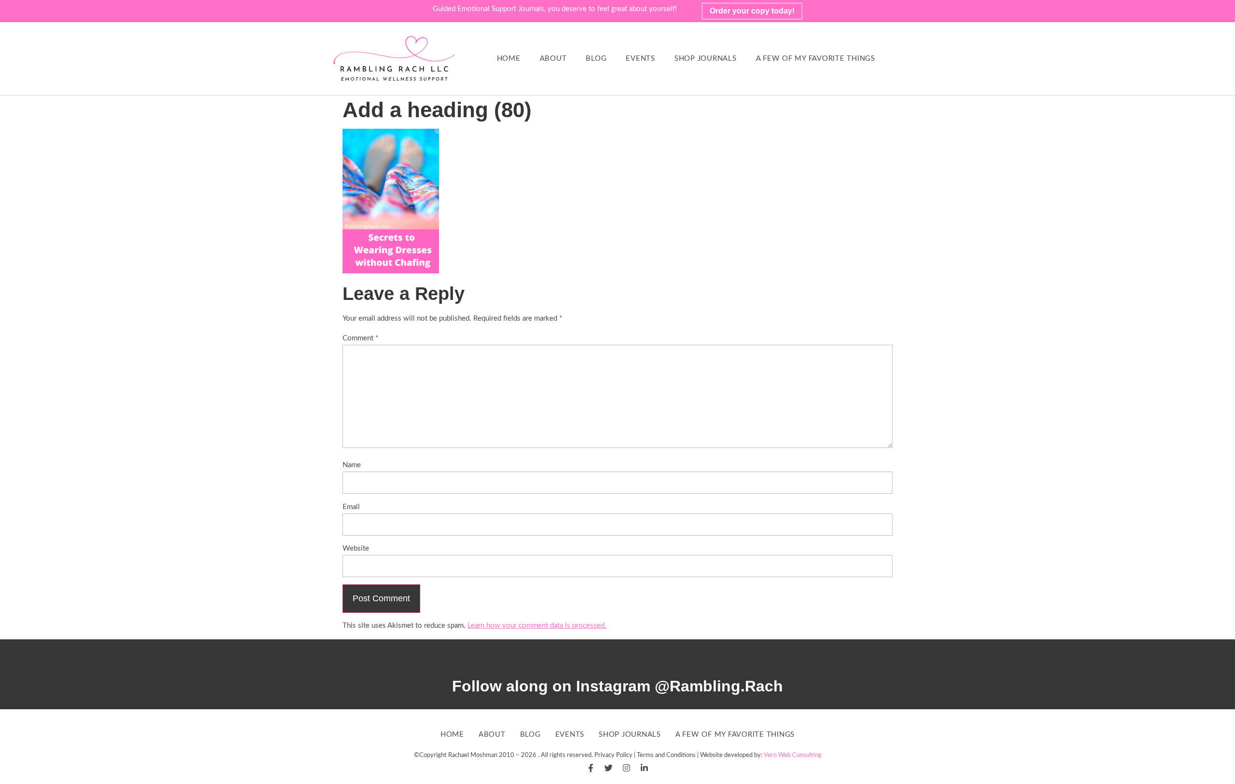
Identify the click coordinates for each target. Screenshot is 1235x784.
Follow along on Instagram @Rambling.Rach (617, 686)
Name (352, 465)
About (553, 58)
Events (640, 58)
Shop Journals (705, 58)
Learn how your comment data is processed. (536, 625)
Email (351, 507)
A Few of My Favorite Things (815, 58)
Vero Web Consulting (793, 755)
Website (356, 548)
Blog (596, 58)
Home (509, 58)
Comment (360, 338)
